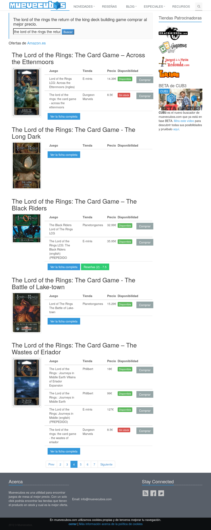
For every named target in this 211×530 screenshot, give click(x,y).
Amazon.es (36, 42)
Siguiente (106, 464)
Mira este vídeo (184, 121)
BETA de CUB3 (172, 85)
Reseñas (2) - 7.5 (95, 267)
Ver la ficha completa (63, 116)
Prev (51, 464)
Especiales (153, 6)
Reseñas (109, 6)
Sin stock (124, 95)
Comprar (145, 80)
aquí (176, 129)
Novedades (83, 6)
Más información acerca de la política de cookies (111, 524)
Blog (130, 6)
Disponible (125, 79)
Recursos (181, 6)
